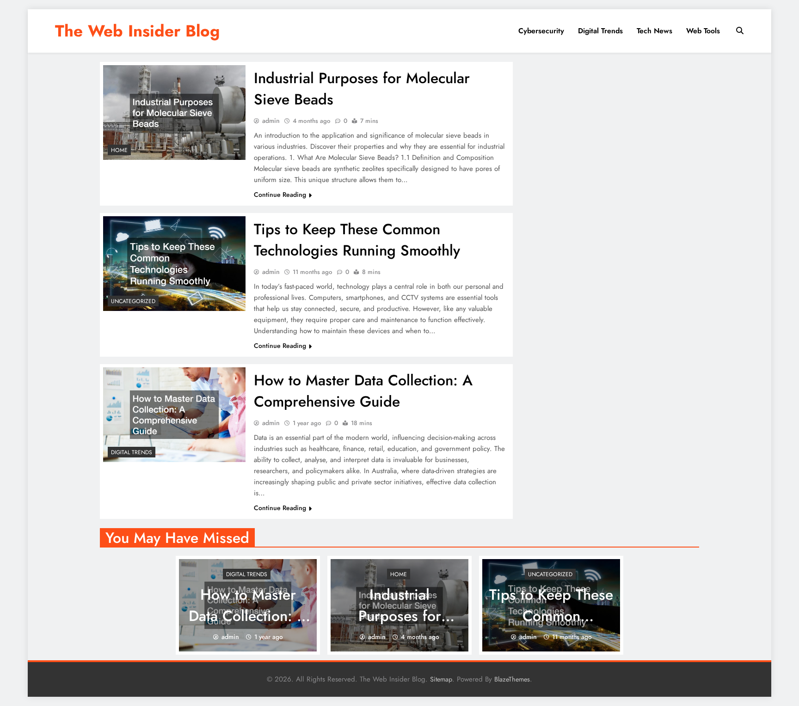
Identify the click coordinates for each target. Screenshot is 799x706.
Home (119, 150)
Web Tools (703, 30)
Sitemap (441, 679)
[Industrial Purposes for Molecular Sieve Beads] (174, 112)
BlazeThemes (512, 679)
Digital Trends (600, 30)
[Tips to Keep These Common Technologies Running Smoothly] (174, 263)
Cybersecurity (541, 30)
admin (271, 120)
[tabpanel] (248, 605)
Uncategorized (133, 301)
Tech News (654, 30)
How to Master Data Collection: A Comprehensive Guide (363, 391)
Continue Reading (280, 194)
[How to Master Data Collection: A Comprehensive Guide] (174, 414)
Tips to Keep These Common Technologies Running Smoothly (357, 240)
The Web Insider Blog (137, 31)
